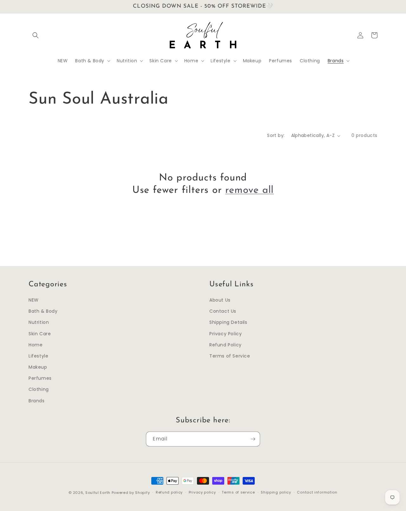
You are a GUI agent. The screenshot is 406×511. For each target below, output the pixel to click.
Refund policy (169, 492)
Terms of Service (229, 356)
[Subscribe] (253, 439)
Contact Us (222, 311)
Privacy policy (202, 492)
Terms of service (238, 492)
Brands (37, 401)
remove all (249, 190)
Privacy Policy (225, 333)
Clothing (39, 389)
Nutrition (39, 322)
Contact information (317, 492)
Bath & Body (43, 311)
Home (36, 345)
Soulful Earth (97, 492)
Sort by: (276, 135)
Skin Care (40, 333)
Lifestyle (38, 356)
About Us (220, 300)
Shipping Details (228, 322)
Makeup (38, 367)
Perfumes (40, 378)
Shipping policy (276, 492)
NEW (34, 300)
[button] (36, 35)
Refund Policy (225, 345)
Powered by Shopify (131, 492)
